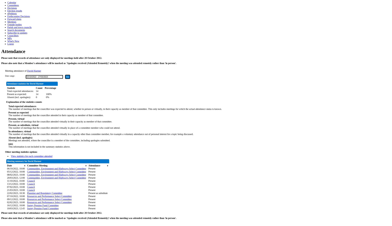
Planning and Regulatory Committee (44, 193)
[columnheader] (16, 165)
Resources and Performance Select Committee (49, 196)
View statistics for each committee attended (31, 156)
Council (31, 181)
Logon (10, 44)
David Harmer (34, 71)
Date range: (10, 76)
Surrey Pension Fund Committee (43, 205)
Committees (13, 5)
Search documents (16, 30)
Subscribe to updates (17, 33)
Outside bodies (14, 24)
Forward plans (14, 19)
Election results (14, 10)
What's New (13, 41)
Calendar (11, 2)
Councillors (13, 35)
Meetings (11, 22)
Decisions (12, 8)
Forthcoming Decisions (18, 16)
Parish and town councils (19, 27)
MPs (9, 38)
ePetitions (12, 13)
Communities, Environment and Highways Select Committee (56, 168)
